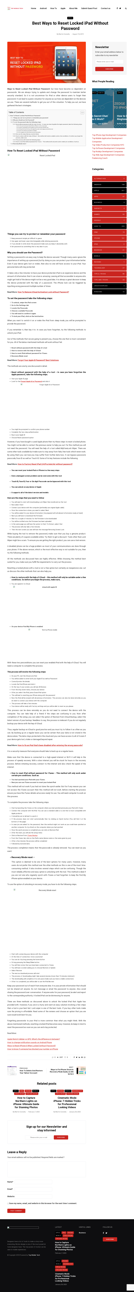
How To (53, 8)
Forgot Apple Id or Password (31, 381)
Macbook (109, 250)
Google (109, 220)
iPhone (28, 1090)
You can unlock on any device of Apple (28, 130)
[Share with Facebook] (74, 1057)
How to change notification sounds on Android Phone (29, 1042)
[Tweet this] (76, 1057)
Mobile (35, 1090)
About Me (73, 8)
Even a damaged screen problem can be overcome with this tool (34, 127)
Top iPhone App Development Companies (109, 135)
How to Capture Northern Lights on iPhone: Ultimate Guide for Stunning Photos (65, 1246)
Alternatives (109, 178)
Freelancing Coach (100, 158)
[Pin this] (82, 1057)
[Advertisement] (46, 214)
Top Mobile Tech (34, 1255)
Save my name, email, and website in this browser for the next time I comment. (43, 1203)
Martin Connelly (64, 34)
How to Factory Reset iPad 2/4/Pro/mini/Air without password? (45, 464)
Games (109, 214)
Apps (109, 196)
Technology (77, 1090)
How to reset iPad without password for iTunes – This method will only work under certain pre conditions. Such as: (47, 141)
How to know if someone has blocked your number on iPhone (32, 1049)
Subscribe (61, 1137)
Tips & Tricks (19, 1093)
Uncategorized (109, 286)
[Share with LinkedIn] (79, 1057)
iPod (109, 244)
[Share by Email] (84, 1057)
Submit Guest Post (89, 8)
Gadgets (109, 208)
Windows (109, 292)
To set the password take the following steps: (27, 122)
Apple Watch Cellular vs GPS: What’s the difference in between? (33, 1039)
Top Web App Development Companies (108, 155)
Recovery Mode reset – (20, 144)
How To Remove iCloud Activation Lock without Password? (43, 292)
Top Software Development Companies (108, 148)
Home (33, 8)
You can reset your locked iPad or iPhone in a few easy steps (33, 125)
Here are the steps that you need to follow (27, 134)
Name (10, 1182)
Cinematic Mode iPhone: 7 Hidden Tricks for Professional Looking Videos (65, 1277)
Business (109, 202)
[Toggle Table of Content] (81, 112)
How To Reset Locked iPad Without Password (25, 115)
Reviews (109, 262)
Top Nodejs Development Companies (107, 151)
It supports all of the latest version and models (30, 132)
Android (43, 8)
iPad (21, 1090)
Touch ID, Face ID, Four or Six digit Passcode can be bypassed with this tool (36, 129)
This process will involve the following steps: (28, 140)
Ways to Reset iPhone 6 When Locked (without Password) (31, 1046)
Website (10, 1196)
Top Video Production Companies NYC (108, 145)
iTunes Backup (32, 835)
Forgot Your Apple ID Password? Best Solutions (38, 360)
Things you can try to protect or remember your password (30, 118)
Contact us (105, 8)
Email (10, 1189)
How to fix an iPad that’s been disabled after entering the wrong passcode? (50, 745)
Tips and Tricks (31, 1093)
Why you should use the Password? (23, 120)
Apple (63, 8)
